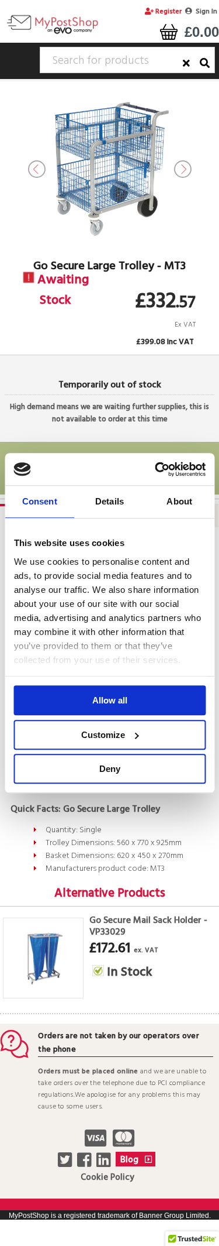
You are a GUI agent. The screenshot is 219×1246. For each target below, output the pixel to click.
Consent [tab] (39, 501)
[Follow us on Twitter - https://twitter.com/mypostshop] (66, 1163)
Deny (109, 769)
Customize (103, 735)
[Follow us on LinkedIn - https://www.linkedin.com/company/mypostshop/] (104, 1163)
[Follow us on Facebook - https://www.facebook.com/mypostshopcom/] (85, 1163)
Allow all (109, 700)
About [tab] (179, 501)
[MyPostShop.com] (52, 33)
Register (168, 12)
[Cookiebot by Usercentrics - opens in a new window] (156, 469)
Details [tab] (109, 501)
